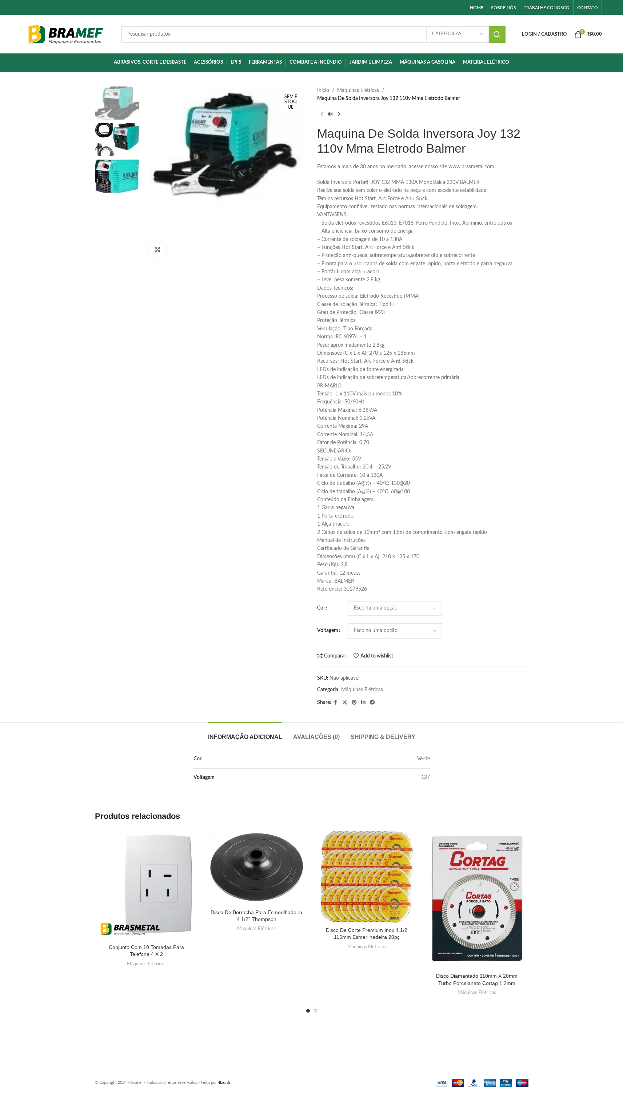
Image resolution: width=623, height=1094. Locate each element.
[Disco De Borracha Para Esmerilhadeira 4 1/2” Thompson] (256, 867)
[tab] (245, 733)
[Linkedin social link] (363, 702)
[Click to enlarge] (157, 249)
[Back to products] (330, 114)
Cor (321, 608)
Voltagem (327, 630)
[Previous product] (321, 114)
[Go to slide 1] (308, 1011)
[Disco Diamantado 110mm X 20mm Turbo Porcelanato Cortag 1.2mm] (477, 899)
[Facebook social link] (335, 702)
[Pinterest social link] (354, 702)
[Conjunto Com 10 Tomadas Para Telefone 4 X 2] (146, 884)
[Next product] (339, 114)
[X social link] (345, 702)
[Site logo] (65, 34)
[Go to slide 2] (315, 1011)
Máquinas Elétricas (358, 90)
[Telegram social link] (372, 702)
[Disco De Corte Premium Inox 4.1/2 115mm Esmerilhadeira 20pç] (366, 876)
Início (323, 90)
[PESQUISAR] (497, 34)
